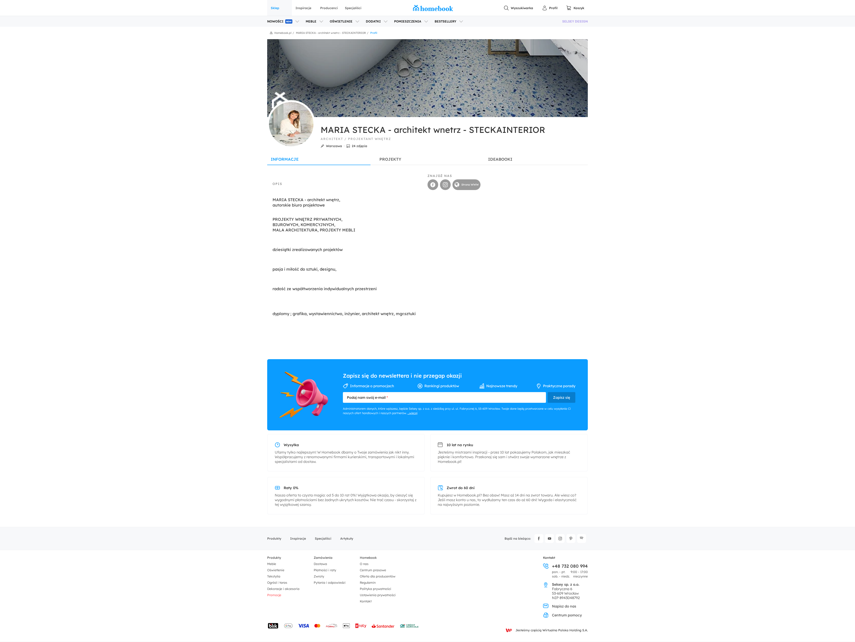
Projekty (390, 159)
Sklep (275, 8)
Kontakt (366, 601)
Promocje (274, 595)
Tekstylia (273, 576)
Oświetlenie (275, 570)
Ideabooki (500, 159)
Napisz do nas (564, 606)
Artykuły (346, 539)
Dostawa (320, 564)
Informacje (285, 159)
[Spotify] (581, 538)
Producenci (329, 8)
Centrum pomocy (567, 615)
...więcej (412, 413)
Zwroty (319, 576)
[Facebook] (538, 538)
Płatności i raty (325, 570)
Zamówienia (323, 558)
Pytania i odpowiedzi (330, 583)
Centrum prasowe (373, 570)
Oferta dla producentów (377, 576)
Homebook (368, 558)
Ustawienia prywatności (378, 595)
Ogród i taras (277, 583)
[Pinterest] (570, 538)
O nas (364, 564)
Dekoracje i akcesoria (283, 589)
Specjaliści (353, 8)
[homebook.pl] (433, 8)
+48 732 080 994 (570, 566)
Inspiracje (303, 8)
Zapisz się (561, 397)
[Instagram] (560, 538)
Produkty (274, 539)
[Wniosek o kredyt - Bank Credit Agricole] (409, 626)
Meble (271, 564)
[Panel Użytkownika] (549, 8)
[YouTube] (549, 538)
